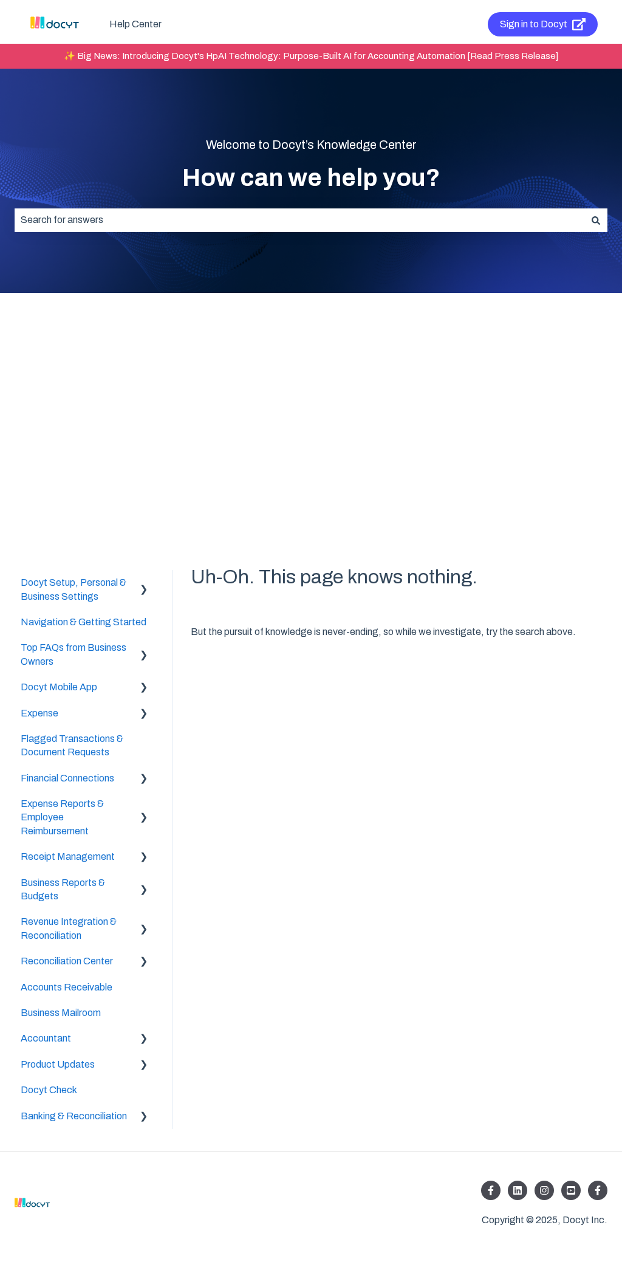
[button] (144, 583)
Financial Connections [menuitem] (67, 778)
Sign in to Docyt (533, 24)
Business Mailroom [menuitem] (61, 1012)
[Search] (595, 220)
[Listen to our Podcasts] (571, 1190)
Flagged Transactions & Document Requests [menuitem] (72, 745)
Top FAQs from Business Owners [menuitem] (73, 654)
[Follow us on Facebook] (491, 1190)
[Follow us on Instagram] (544, 1190)
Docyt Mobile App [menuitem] (59, 687)
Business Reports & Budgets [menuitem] (63, 889)
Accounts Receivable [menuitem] (66, 987)
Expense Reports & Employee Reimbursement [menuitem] (62, 817)
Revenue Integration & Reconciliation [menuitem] (69, 928)
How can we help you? (311, 178)
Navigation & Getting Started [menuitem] (83, 622)
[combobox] (299, 220)
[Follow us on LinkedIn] (517, 1190)
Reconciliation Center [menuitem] (67, 961)
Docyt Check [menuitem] (49, 1090)
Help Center (135, 24)
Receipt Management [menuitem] (68, 856)
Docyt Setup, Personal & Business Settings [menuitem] (73, 589)
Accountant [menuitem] (46, 1038)
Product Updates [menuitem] (58, 1064)
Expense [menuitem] (39, 713)
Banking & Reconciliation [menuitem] (74, 1116)
